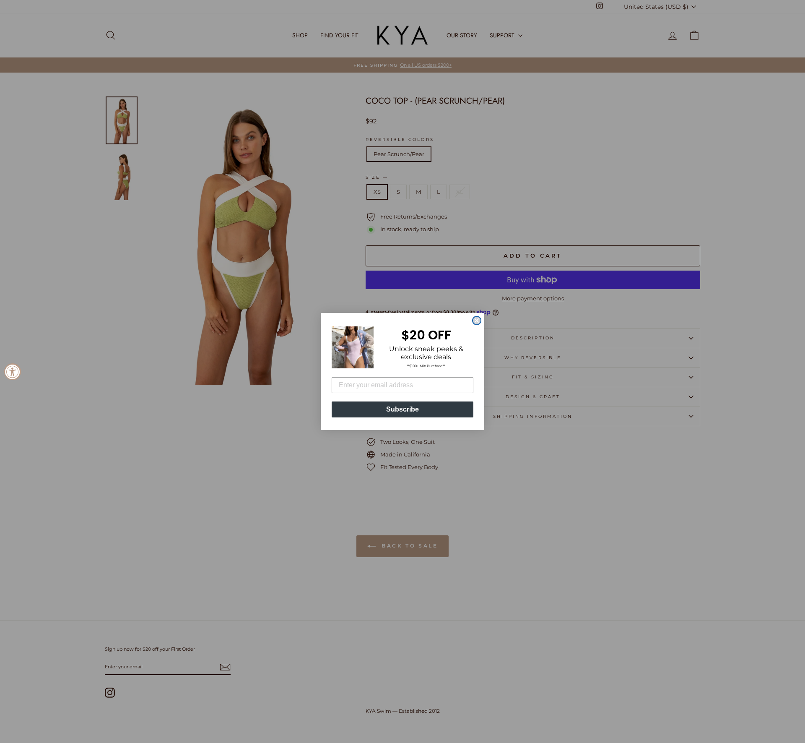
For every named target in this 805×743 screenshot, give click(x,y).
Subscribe (402, 409)
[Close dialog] (477, 320)
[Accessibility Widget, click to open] (12, 371)
